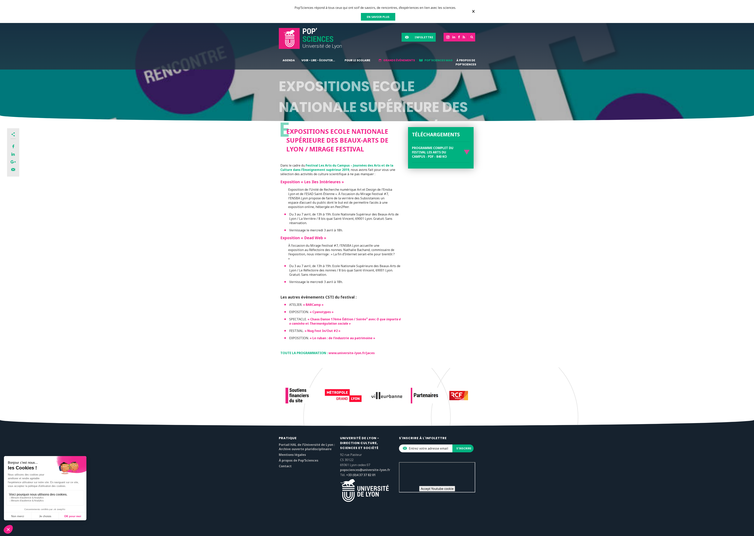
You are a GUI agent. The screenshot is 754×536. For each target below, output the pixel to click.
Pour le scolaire (357, 60)
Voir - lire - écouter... (318, 60)
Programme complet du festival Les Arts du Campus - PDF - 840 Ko (432, 152)
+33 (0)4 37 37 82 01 (361, 475)
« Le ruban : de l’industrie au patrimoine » (342, 338)
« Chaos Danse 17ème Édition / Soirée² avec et (345, 321)
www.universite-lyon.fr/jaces (352, 353)
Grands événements (399, 60)
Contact (285, 466)
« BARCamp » (313, 304)
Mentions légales (292, 455)
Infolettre (424, 37)
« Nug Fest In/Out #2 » (322, 331)
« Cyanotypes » (322, 312)
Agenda (289, 60)
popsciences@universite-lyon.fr (365, 470)
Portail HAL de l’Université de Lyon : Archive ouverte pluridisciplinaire (307, 447)
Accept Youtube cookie (437, 489)
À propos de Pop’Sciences (466, 62)
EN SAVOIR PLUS (378, 17)
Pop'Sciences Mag (439, 60)
